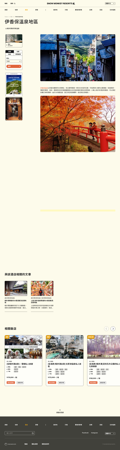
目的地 (55, 10)
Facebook (85, 433)
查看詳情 (20, 383)
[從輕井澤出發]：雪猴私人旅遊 (20, 364)
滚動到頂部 (60, 412)
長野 (15, 367)
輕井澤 (24, 367)
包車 (16, 10)
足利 (107, 369)
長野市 (57, 371)
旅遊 (6, 10)
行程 (66, 10)
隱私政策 (35, 444)
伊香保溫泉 (44, 88)
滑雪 (36, 10)
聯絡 (6, 3)
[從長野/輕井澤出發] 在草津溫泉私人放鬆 (64, 365)
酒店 (26, 10)
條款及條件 (45, 444)
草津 (66, 369)
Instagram (94, 433)
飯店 (9, 54)
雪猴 (19, 367)
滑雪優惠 (18, 54)
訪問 (90, 10)
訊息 (101, 10)
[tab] (10, 51)
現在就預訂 (11, 383)
